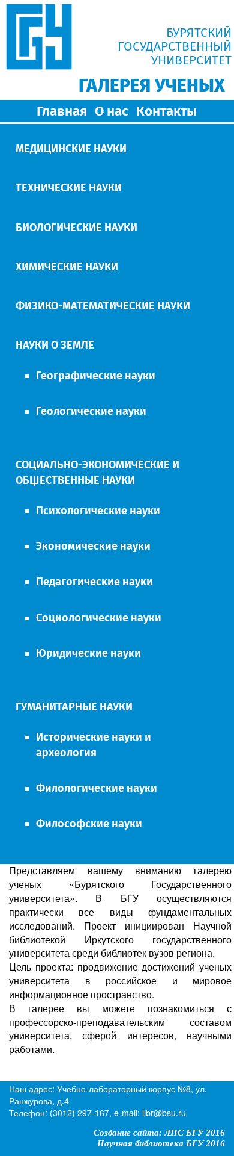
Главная (62, 111)
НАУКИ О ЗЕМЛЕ (55, 345)
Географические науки (95, 375)
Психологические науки (98, 510)
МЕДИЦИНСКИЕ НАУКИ (71, 148)
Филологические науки (96, 788)
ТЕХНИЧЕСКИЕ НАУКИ (69, 187)
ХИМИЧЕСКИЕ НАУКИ (67, 266)
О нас (111, 111)
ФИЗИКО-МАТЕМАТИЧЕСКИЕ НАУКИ (103, 305)
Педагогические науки (94, 581)
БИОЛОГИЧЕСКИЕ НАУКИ (76, 227)
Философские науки (89, 823)
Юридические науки (88, 653)
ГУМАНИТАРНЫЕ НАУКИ (74, 706)
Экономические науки (93, 546)
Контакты (166, 111)
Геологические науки (91, 411)
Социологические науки (98, 617)
